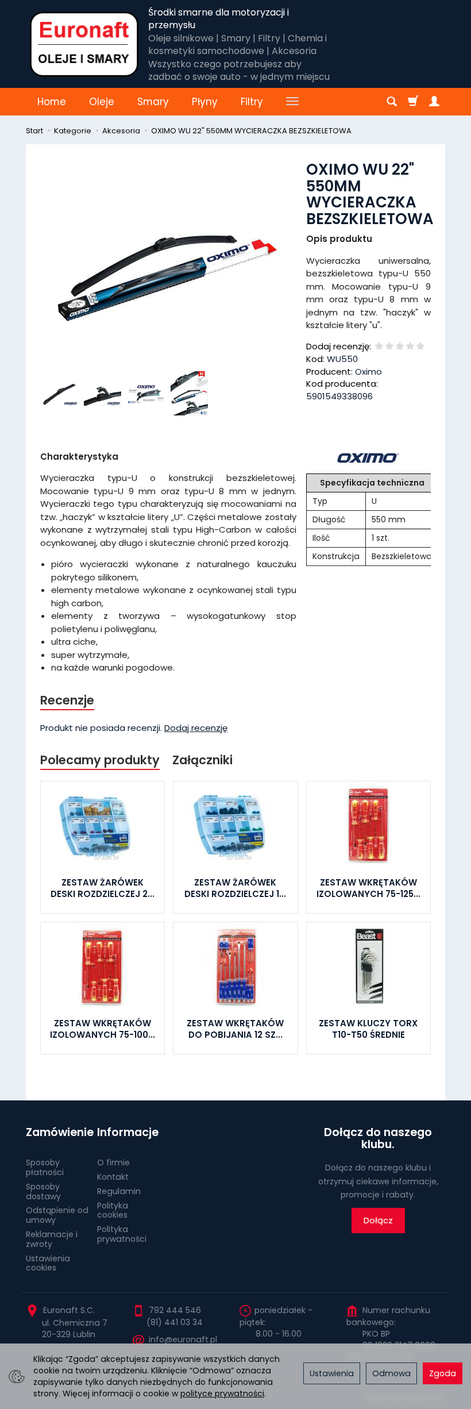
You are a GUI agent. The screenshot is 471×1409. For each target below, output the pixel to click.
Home (51, 102)
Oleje (101, 102)
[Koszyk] (413, 102)
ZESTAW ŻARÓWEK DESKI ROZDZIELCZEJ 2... (103, 888)
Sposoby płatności (45, 1167)
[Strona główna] (84, 44)
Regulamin (119, 1191)
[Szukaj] (392, 102)
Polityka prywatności (121, 1234)
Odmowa (391, 1373)
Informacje (128, 1132)
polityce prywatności (222, 1393)
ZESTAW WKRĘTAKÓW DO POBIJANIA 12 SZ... (235, 1029)
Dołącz (378, 1220)
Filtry (252, 102)
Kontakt (113, 1177)
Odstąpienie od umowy (57, 1215)
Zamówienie (57, 1132)
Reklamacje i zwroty (52, 1239)
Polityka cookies (112, 1210)
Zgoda (442, 1373)
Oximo (368, 371)
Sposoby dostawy (43, 1191)
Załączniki (202, 760)
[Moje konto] (434, 102)
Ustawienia (332, 1373)
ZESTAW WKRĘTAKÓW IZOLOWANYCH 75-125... (368, 888)
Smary (153, 102)
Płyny (205, 102)
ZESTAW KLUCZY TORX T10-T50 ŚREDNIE (368, 1029)
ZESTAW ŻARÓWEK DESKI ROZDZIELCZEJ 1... (235, 888)
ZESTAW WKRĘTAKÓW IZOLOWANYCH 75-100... (102, 1029)
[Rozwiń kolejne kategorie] (292, 102)
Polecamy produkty (100, 760)
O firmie (113, 1162)
